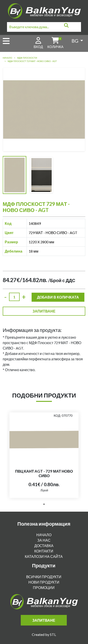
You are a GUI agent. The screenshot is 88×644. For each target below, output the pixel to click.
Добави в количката (58, 297)
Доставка (43, 545)
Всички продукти (43, 577)
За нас (44, 540)
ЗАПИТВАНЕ (44, 311)
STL (53, 634)
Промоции (44, 587)
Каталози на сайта (44, 556)
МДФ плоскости (27, 57)
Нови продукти (43, 582)
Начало (7, 57)
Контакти (43, 551)
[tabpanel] (44, 455)
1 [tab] (44, 504)
